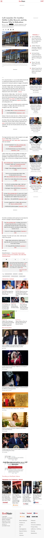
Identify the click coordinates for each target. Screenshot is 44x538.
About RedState (23, 520)
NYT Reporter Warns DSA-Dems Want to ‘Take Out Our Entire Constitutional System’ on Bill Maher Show (16, 499)
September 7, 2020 (15, 150)
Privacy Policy (34, 527)
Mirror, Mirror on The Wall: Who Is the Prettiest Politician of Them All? (37, 497)
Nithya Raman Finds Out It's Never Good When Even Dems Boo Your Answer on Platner (36, 128)
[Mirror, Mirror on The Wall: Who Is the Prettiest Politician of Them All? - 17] (37, 487)
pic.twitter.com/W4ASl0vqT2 (19, 110)
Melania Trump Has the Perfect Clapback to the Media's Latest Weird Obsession (14, 428)
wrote (3, 123)
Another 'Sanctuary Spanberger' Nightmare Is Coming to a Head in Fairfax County (14, 367)
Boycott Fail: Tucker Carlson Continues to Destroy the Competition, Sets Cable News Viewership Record (14, 255)
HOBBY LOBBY (22, 276)
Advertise (33, 522)
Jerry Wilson (4, 410)
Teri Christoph (4, 369)
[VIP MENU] (42, 1)
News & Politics (23, 531)
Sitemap (33, 531)
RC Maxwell (35, 112)
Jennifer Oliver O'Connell (6, 390)
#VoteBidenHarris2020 (20, 164)
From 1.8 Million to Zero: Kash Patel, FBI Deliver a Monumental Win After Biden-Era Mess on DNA (13, 346)
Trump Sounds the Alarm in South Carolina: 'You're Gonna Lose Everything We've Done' (14, 450)
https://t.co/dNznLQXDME (16, 203)
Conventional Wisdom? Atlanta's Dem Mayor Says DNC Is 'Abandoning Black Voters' (36, 187)
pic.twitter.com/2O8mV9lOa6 (15, 146)
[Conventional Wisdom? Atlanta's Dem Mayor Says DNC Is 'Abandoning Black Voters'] (36, 180)
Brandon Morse (36, 150)
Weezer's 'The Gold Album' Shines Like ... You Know (13, 408)
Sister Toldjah (6, 24)
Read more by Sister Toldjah (23, 270)
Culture (21, 533)
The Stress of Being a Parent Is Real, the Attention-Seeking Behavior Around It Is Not (36, 147)
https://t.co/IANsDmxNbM (15, 165)
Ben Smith (4, 348)
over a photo (12, 98)
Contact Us (22, 522)
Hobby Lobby (17, 140)
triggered (19, 100)
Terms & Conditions (36, 524)
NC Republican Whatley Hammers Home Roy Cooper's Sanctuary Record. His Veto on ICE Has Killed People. (36, 166)
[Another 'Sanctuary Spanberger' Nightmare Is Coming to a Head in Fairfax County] (15, 357)
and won (20, 91)
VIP (20, 527)
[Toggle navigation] (1, 1)
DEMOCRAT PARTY (6, 276)
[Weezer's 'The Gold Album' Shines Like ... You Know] (15, 399)
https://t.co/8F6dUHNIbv (21, 176)
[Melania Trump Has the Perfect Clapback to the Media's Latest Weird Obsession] (15, 419)
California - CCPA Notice (36, 529)
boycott (3, 138)
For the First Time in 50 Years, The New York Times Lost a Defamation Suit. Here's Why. (6, 497)
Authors (21, 524)
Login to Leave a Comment (15, 467)
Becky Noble (35, 131)
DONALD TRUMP (14, 276)
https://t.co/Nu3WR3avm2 (19, 185)
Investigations (22, 529)
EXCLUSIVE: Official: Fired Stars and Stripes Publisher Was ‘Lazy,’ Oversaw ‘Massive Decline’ (35, 108)
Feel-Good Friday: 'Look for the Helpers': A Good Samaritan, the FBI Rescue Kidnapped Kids (15, 388)
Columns (21, 535)
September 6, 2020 (21, 112)
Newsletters (34, 533)
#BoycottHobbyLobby (7, 140)
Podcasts (33, 520)
